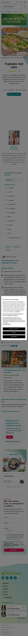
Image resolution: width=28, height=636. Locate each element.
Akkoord (14, 332)
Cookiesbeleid (17, 311)
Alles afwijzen (14, 336)
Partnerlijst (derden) (7, 324)
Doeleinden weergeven (14, 328)
